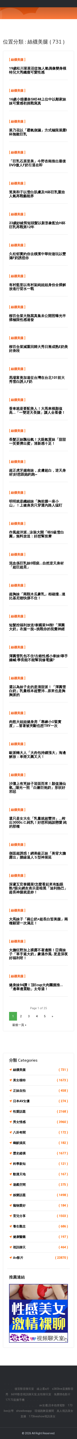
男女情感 (40, 1122)
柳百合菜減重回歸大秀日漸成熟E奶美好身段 (38, 349)
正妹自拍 (40, 1090)
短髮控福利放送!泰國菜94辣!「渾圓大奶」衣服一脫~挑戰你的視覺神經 (37, 627)
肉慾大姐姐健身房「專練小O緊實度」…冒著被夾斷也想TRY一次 (35, 724)
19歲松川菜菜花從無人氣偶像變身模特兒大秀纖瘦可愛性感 (37, 70)
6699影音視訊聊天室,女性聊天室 (31, 1394)
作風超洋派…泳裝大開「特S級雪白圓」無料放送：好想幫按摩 (36, 534)
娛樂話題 (40, 1195)
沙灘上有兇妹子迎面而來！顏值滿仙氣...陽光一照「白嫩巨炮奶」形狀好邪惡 (37, 787)
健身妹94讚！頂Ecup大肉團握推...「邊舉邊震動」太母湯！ (36, 987)
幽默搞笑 (40, 1143)
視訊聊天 (40, 1247)
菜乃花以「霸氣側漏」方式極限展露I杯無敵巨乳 (38, 132)
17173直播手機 (15, 1399)
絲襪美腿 (17, 59)
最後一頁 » (19, 1025)
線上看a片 (43, 1388)
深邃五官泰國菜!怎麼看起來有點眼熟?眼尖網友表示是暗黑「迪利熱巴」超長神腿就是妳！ (38, 888)
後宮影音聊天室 (24, 1388)
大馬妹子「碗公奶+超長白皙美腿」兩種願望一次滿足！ (38, 921)
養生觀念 (40, 1226)
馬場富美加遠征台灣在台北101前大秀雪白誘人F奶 (37, 379)
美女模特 (40, 1080)
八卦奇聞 (40, 1132)
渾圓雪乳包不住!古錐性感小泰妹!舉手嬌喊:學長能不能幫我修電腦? (38, 658)
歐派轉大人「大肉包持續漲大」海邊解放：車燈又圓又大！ (37, 755)
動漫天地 (40, 1174)
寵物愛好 (40, 1205)
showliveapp (24, 1410)
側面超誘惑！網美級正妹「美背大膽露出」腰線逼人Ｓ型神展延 (37, 855)
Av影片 (40, 1258)
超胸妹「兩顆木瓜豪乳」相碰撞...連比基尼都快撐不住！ (37, 596)
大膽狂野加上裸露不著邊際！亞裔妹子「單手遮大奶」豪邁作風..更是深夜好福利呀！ (38, 954)
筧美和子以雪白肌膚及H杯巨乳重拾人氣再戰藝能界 (37, 194)
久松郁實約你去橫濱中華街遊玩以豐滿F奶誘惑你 (37, 256)
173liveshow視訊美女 (42, 1416)
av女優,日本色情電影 (52, 1405)
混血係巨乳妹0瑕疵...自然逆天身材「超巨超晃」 (36, 565)
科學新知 (40, 1164)
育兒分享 (40, 1216)
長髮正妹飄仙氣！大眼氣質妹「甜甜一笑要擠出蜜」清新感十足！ (37, 441)
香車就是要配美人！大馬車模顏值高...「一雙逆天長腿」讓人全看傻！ (37, 410)
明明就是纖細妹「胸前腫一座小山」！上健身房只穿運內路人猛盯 (35, 503)
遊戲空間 (40, 1184)
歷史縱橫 (40, 1153)
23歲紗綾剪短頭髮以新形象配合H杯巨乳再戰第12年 (37, 225)
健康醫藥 (40, 1237)
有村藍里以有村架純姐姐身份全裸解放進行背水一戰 (37, 287)
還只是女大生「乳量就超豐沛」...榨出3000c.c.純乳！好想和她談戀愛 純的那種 (38, 822)
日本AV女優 (40, 1101)
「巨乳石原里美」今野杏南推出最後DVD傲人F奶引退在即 (37, 163)
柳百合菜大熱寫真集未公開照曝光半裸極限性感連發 (37, 318)
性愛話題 (40, 1111)
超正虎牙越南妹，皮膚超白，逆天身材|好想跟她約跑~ (37, 472)
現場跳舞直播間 (44, 1410)
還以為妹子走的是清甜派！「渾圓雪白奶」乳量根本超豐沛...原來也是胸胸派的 (37, 691)
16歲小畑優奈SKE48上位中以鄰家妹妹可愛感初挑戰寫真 (37, 101)
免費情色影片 (62, 1394)
